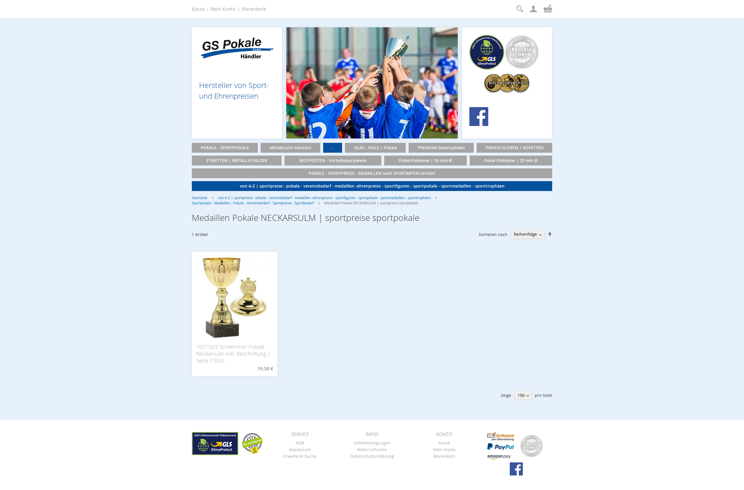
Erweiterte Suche (299, 456)
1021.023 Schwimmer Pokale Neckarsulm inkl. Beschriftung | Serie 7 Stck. (233, 353)
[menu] (372, 166)
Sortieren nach (493, 234)
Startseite (200, 197)
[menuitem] (225, 148)
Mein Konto (223, 9)
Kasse (198, 9)
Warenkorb (254, 9)
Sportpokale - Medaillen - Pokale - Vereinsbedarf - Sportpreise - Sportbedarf (253, 203)
